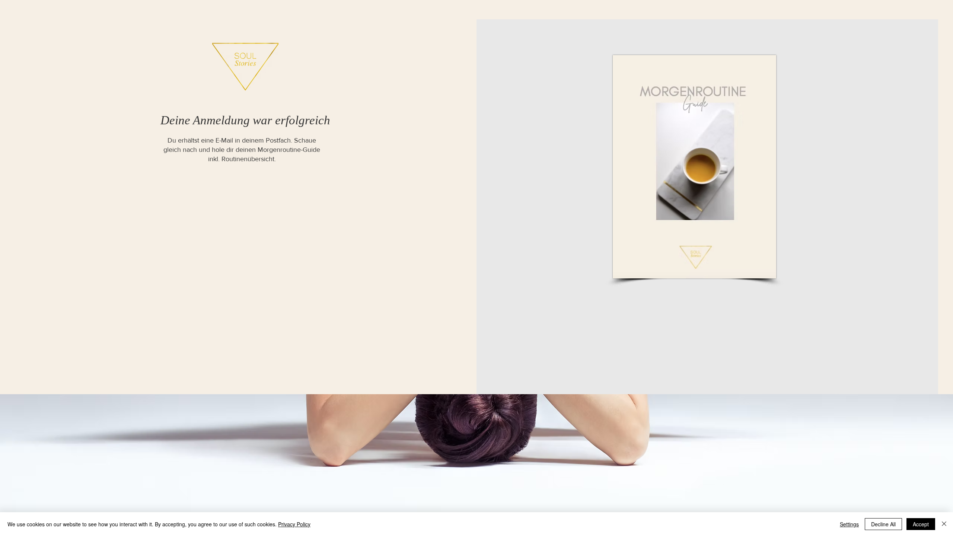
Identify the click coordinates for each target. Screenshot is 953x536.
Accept (921, 524)
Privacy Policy (294, 524)
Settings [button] (849, 524)
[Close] (944, 524)
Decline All (883, 524)
